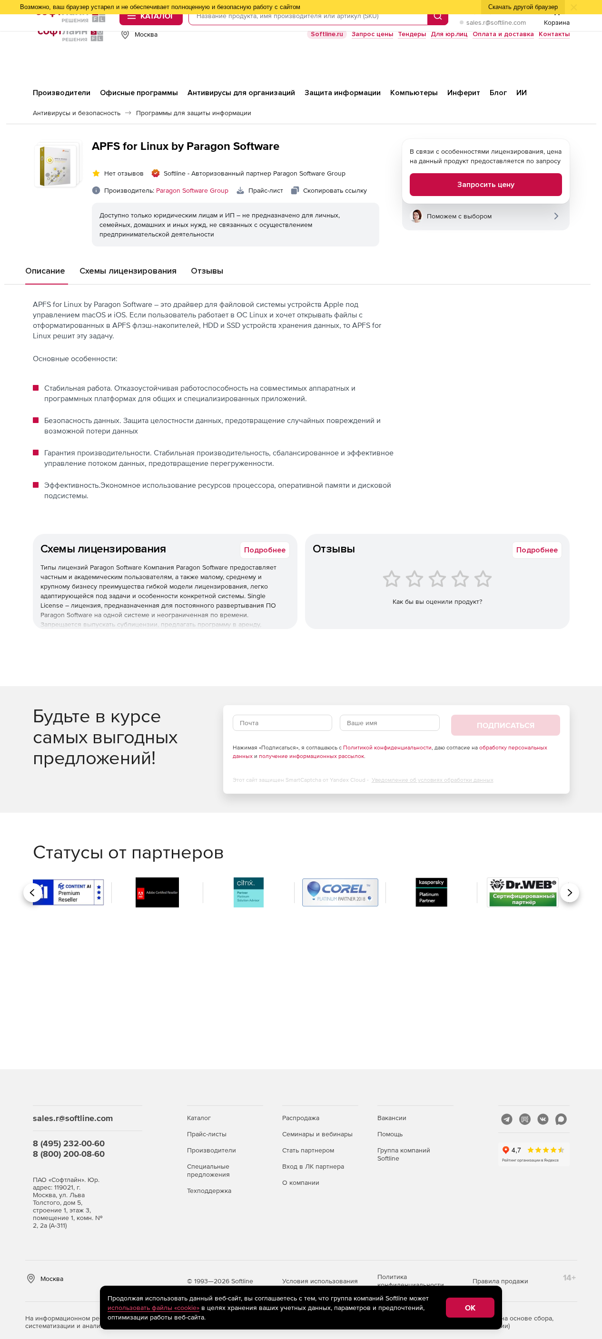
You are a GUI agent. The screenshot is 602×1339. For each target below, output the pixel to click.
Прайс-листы (207, 1134)
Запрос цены (372, 34)
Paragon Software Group (192, 190)
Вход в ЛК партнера (313, 1166)
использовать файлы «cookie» (153, 1307)
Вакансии (391, 1118)
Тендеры (412, 34)
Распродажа (300, 1118)
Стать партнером (308, 1150)
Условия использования (320, 1281)
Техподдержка (209, 1190)
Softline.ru (327, 34)
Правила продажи (500, 1281)
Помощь (390, 1134)
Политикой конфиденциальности (387, 747)
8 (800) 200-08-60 (69, 1154)
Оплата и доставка (503, 34)
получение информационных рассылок (311, 756)
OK (470, 1307)
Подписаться (505, 725)
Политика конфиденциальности (410, 1281)
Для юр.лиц (449, 34)
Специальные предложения (208, 1170)
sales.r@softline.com (496, 22)
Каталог (199, 1118)
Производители (211, 1150)
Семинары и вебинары (317, 1134)
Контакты (554, 34)
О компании (300, 1182)
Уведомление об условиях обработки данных (432, 780)
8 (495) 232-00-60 (69, 1143)
